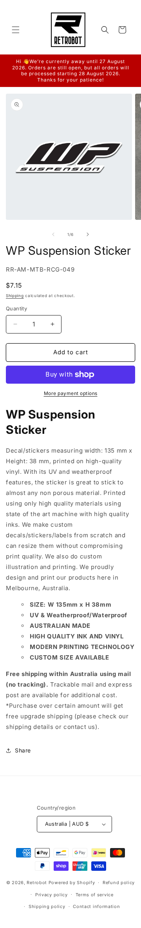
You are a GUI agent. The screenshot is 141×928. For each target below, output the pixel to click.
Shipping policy (47, 906)
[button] (15, 29)
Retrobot (37, 882)
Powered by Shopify (72, 882)
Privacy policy (51, 894)
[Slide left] (53, 234)
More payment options (71, 393)
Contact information (96, 906)
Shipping (15, 295)
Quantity (16, 308)
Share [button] (23, 750)
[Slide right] (87, 234)
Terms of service (95, 894)
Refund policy (119, 882)
